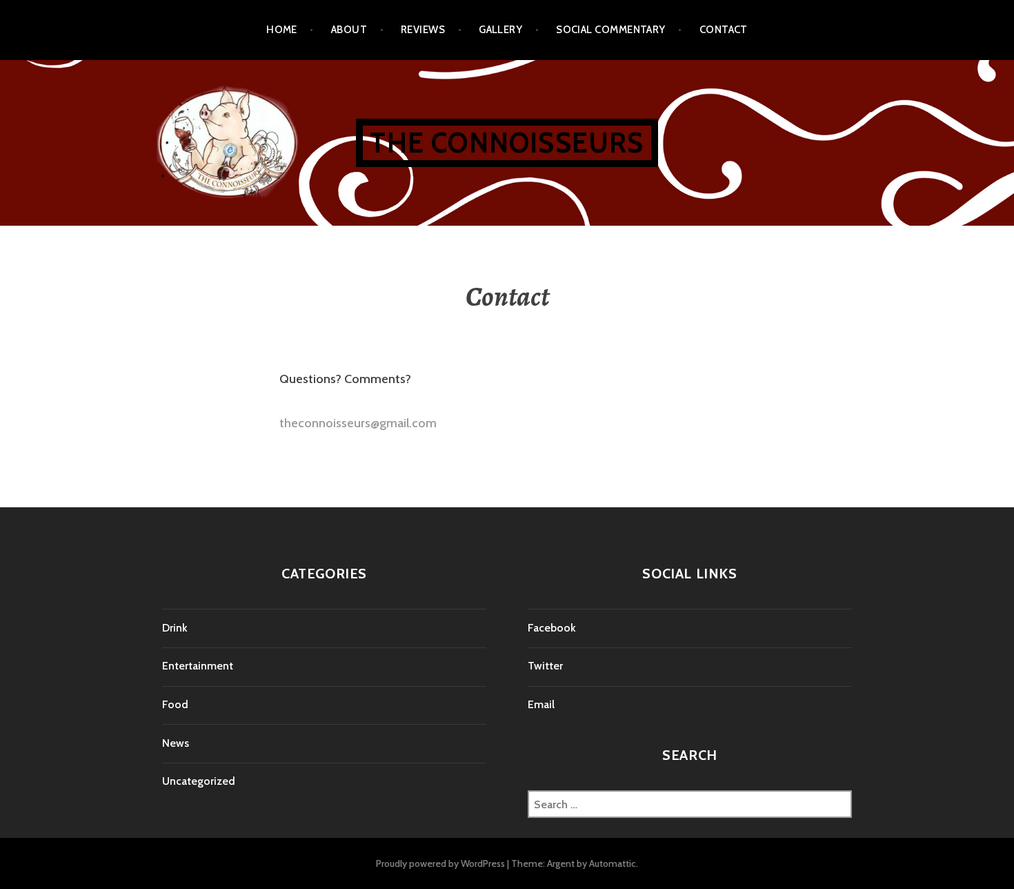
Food (175, 704)
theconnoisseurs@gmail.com (358, 423)
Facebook (552, 627)
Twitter (545, 665)
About (349, 29)
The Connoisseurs (507, 142)
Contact (723, 29)
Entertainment (197, 665)
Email (541, 704)
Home (281, 29)
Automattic (612, 863)
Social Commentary (611, 29)
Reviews (423, 29)
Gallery (500, 29)
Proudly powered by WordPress (440, 863)
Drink (175, 627)
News (175, 743)
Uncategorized (198, 781)
